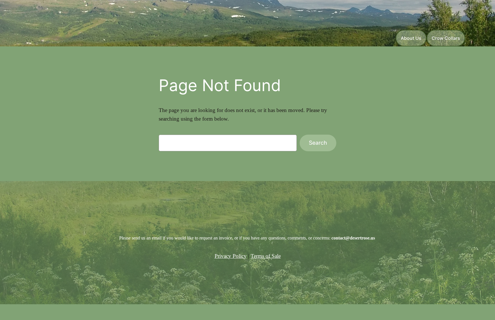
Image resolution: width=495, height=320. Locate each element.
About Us (411, 38)
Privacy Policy (231, 256)
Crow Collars (446, 38)
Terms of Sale (266, 256)
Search (318, 142)
